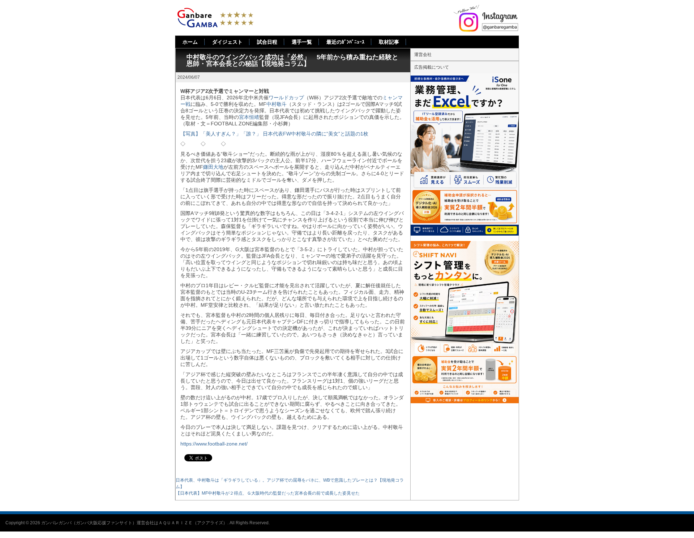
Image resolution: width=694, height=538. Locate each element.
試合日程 (267, 42)
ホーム (190, 42)
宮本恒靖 (249, 117)
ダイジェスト (227, 42)
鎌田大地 (213, 167)
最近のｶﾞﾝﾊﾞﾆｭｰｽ (345, 42)
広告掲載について (431, 67)
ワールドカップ (286, 97)
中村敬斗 (276, 104)
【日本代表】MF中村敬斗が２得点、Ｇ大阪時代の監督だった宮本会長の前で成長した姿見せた (268, 493)
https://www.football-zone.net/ (214, 444)
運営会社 (423, 54)
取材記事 (389, 42)
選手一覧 (302, 42)
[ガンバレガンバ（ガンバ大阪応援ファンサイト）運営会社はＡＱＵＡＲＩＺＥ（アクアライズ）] (215, 10)
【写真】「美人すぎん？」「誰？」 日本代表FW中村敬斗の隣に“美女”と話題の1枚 (274, 134)
